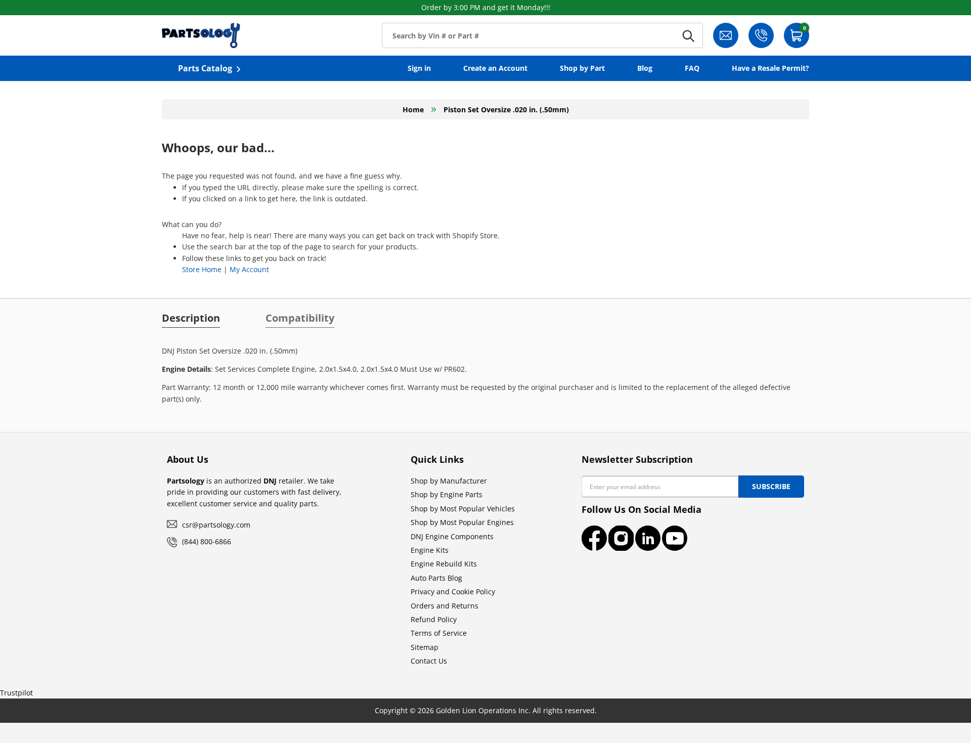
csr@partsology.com (216, 525)
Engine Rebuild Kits (444, 564)
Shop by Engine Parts (446, 494)
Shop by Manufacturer (449, 481)
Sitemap (424, 647)
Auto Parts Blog (436, 578)
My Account (249, 269)
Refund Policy (434, 619)
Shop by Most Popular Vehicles (463, 508)
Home (413, 109)
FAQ (692, 68)
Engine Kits (430, 550)
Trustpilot (16, 692)
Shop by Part (582, 68)
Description (191, 318)
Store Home (202, 269)
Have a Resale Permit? (770, 68)
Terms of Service (439, 633)
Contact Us (429, 661)
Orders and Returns (444, 605)
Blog (644, 68)
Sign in (419, 68)
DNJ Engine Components (452, 536)
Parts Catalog (205, 68)
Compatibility (300, 318)
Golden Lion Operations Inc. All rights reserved (515, 710)
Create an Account (495, 68)
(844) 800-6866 (206, 541)
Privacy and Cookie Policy (453, 591)
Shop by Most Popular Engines (462, 522)
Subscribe (771, 486)
